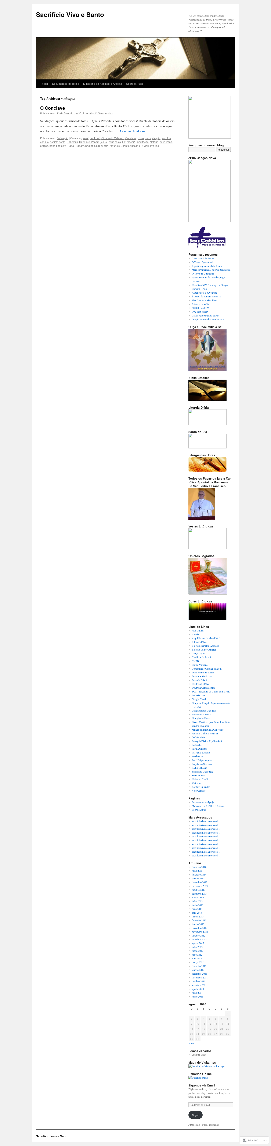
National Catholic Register (205, 733)
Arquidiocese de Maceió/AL (206, 638)
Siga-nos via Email (201, 1085)
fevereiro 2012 (199, 966)
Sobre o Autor (134, 84)
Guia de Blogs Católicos (204, 710)
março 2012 (198, 962)
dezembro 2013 (199, 882)
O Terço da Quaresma (203, 273)
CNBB (195, 661)
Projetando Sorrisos (202, 764)
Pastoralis (197, 744)
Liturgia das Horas (201, 718)
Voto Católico (199, 790)
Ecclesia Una (198, 695)
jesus (104, 142)
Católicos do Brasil (201, 657)
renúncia (103, 145)
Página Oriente (199, 748)
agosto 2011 (198, 989)
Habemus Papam (89, 142)
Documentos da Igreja (65, 84)
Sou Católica (198, 775)
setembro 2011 (199, 985)
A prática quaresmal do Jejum (207, 266)
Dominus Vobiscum (202, 676)
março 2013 (198, 916)
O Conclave (52, 108)
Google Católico (200, 699)
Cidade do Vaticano (112, 138)
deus (148, 138)
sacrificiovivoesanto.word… (206, 821)
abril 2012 (197, 958)
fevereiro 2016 (199, 867)
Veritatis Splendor (201, 786)
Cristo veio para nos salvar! (206, 315)
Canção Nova (198, 653)
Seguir (195, 1115)
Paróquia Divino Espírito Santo (207, 741)
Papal (71, 145)
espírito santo (57, 142)
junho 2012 (197, 950)
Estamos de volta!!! (201, 304)
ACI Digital (197, 630)
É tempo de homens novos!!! (206, 296)
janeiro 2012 (198, 969)
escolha (166, 138)
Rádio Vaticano (199, 767)
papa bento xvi (58, 145)
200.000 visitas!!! (201, 307)
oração (44, 145)
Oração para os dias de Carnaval (208, 319)
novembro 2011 (200, 977)
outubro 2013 (198, 889)
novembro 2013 (200, 886)
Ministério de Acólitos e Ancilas (102, 84)
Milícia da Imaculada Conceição (208, 729)
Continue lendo (132, 131)
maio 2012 (197, 954)
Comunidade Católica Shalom (206, 668)
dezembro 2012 (199, 928)
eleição (156, 138)
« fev (191, 1043)
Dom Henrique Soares (203, 672)
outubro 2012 (198, 935)
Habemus (72, 142)
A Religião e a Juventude (204, 292)
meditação (143, 142)
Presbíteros (197, 756)
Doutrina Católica (200, 683)
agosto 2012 (198, 943)
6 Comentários (150, 145)
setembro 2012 (199, 939)
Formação (62, 138)
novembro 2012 (200, 931)
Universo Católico (201, 779)
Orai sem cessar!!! (201, 311)
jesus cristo (114, 142)
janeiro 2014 (198, 878)
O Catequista (198, 737)
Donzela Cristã (199, 680)
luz (124, 142)
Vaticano (196, 783)
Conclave (130, 138)
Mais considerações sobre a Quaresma (211, 269)
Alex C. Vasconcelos (101, 113)
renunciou (115, 145)
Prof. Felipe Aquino (202, 760)
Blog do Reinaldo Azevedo (205, 645)
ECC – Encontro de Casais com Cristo (211, 691)
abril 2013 (197, 912)
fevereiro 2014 (199, 874)
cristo (141, 138)
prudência (91, 145)
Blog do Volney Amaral (204, 649)
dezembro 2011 (199, 973)
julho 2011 (197, 992)
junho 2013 (197, 905)
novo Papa (166, 142)
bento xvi (95, 138)
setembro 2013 (199, 893)
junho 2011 (197, 996)
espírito (44, 142)
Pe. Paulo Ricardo (201, 752)
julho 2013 (197, 901)
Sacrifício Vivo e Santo (70, 14)
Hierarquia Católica (201, 714)
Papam (80, 145)
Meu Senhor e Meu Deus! (205, 300)
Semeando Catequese (202, 771)
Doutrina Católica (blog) (204, 687)
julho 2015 (197, 870)
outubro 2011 (198, 981)
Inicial (44, 84)
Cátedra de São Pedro (203, 258)
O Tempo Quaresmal (202, 262)
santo (126, 145)
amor (85, 138)
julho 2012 (197, 947)
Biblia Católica (199, 642)
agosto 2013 (198, 897)
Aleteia (195, 634)
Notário (154, 142)
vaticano (135, 145)
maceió (131, 142)
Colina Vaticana (199, 664)
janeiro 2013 (198, 924)
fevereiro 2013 (199, 920)
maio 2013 (197, 908)
